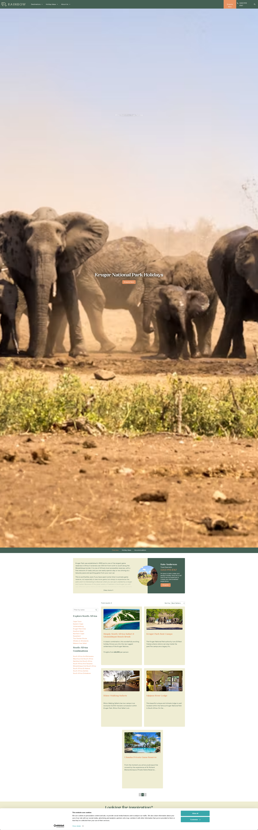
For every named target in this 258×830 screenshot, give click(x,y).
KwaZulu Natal (78, 631)
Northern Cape (78, 634)
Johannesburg (78, 626)
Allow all (195, 813)
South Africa (125, 115)
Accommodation (140, 550)
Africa (117, 115)
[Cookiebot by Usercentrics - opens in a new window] (59, 826)
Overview (115, 550)
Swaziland (77, 636)
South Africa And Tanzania (82, 664)
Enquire (166, 585)
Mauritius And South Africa (83, 659)
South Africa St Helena (81, 668)
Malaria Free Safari (80, 643)
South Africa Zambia (80, 671)
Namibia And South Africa (82, 661)
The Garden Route (80, 638)
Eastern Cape (78, 624)
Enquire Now (129, 282)
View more (108, 590)
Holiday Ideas (126, 550)
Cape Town (77, 622)
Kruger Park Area (137, 115)
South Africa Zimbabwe (82, 673)
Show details (76, 826)
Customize (194, 819)
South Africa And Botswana (83, 656)
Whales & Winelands (80, 641)
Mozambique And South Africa (84, 666)
